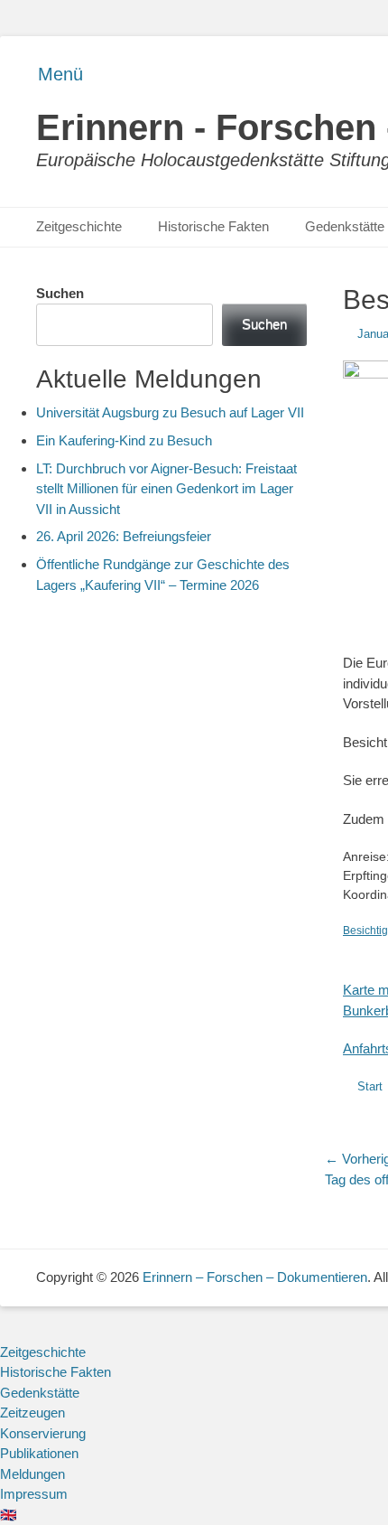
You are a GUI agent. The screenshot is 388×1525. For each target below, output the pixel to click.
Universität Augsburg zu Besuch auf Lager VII (170, 412)
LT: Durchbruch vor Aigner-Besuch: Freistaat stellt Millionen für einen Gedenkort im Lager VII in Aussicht (166, 489)
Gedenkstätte (39, 1392)
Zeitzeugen (32, 1412)
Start (370, 1086)
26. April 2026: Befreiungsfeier (123, 536)
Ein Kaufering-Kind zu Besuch (124, 440)
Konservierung (43, 1433)
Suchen (60, 293)
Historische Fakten (213, 226)
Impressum (34, 1494)
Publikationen (39, 1453)
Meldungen (32, 1474)
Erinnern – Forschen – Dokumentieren (255, 1277)
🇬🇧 (8, 1514)
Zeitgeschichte (79, 226)
